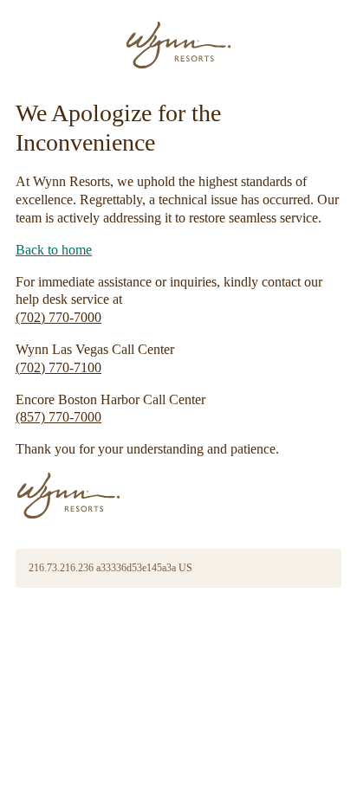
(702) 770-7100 (58, 367)
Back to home (54, 249)
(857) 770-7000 (58, 416)
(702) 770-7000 (58, 317)
